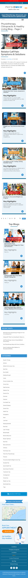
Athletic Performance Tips (9, 366)
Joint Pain (5, 420)
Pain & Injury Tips (6, 450)
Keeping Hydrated (7, 423)
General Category (7, 405)
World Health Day (6, 484)
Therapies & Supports (14, 549)
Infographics (6, 414)
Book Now (8, 531)
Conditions (14, 546)
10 (14, 218)
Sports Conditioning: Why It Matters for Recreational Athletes (11, 348)
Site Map (14, 561)
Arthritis (5, 363)
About (14, 555)
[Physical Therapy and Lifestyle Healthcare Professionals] (14, 8)
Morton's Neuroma (7, 435)
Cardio (4, 378)
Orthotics (5, 447)
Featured (5, 399)
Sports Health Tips (7, 465)
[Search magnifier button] (23, 19)
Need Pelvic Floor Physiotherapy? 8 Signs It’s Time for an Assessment (13, 333)
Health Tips (5, 411)
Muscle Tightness (7, 438)
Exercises (5, 396)
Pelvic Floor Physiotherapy (8, 453)
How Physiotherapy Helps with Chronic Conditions (13, 344)
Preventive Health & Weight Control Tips (11, 459)
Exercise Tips (6, 393)
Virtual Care (5, 478)
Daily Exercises (6, 387)
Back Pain (5, 369)
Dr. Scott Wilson (9, 59)
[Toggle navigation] (25, 12)
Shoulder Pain (6, 462)
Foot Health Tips (6, 402)
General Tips (6, 408)
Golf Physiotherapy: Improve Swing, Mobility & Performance (13, 341)
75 (20, 218)
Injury (4, 417)
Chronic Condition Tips (8, 381)
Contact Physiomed (14, 558)
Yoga (4, 487)
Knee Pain (5, 426)
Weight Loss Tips (6, 481)
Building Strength (7, 375)
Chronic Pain (6, 384)
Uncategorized (6, 475)
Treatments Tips (6, 471)
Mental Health (6, 432)
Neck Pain (5, 441)
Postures (5, 456)
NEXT (24, 218)
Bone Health (5, 372)
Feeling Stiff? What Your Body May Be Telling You (13, 337)
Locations (14, 552)
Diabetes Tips (6, 390)
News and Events (7, 444)
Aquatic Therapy (6, 360)
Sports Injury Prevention (8, 469)
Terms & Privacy (14, 564)
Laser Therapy (6, 429)
